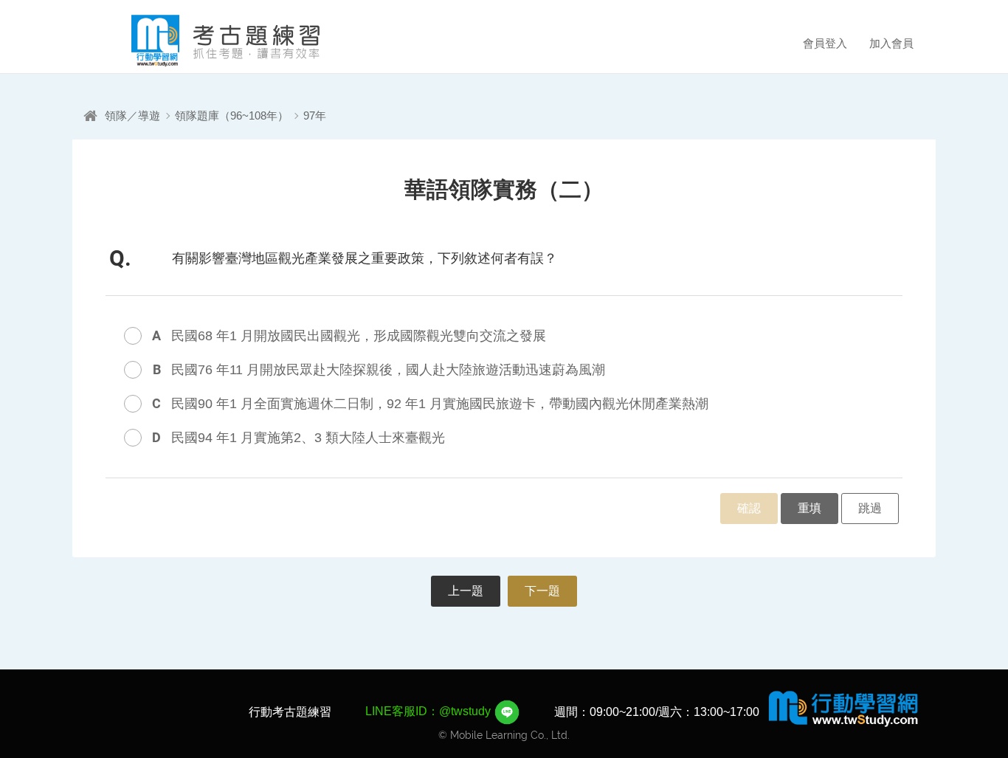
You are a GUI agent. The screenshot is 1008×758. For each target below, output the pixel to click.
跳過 (870, 508)
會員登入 (825, 43)
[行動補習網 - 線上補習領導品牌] (843, 708)
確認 (749, 508)
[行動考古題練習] (205, 40)
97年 (314, 115)
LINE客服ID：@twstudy (429, 711)
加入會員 (891, 43)
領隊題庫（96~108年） (232, 115)
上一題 (465, 591)
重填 (809, 508)
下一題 (542, 591)
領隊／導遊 (132, 115)
